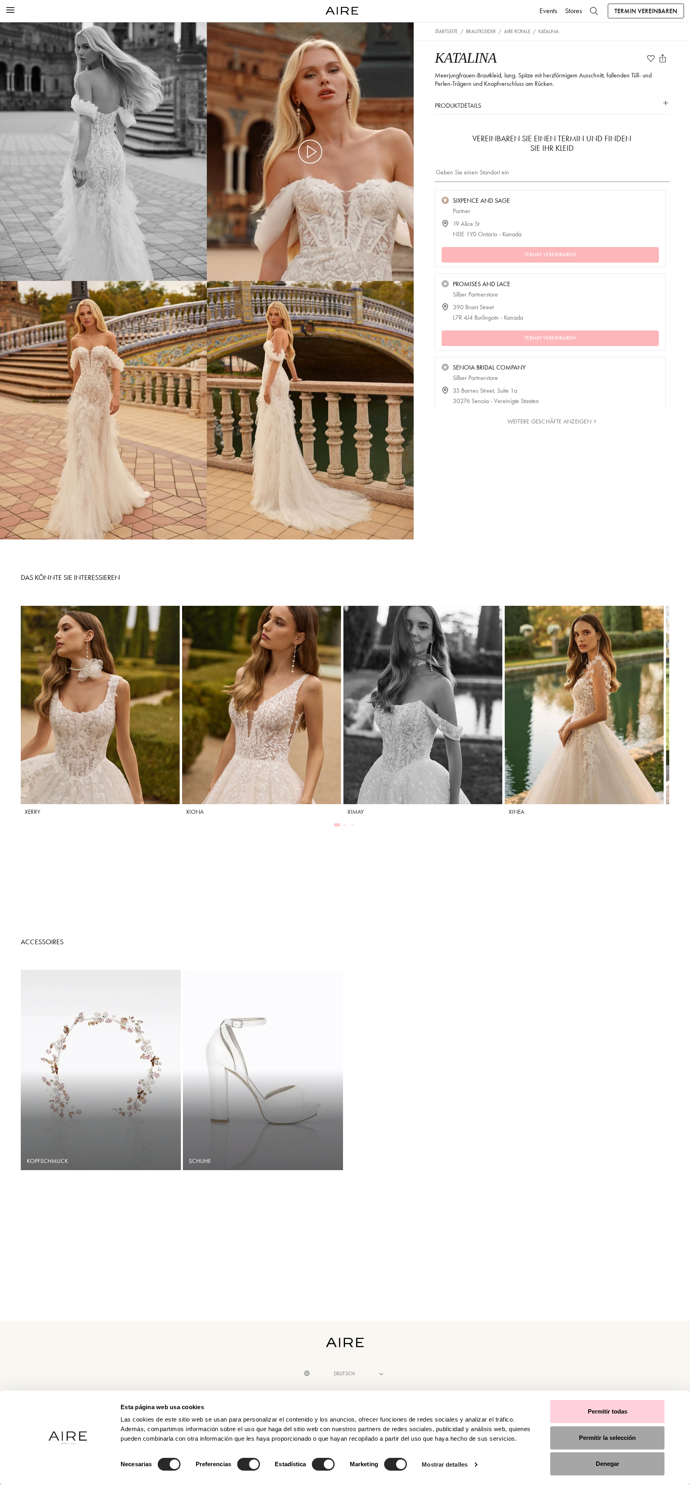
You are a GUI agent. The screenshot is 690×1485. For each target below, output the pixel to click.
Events (548, 10)
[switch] (248, 1464)
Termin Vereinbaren (646, 11)
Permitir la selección (607, 1437)
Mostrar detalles (445, 1464)
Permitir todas (607, 1411)
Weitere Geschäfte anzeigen (549, 421)
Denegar (607, 1463)
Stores (573, 10)
